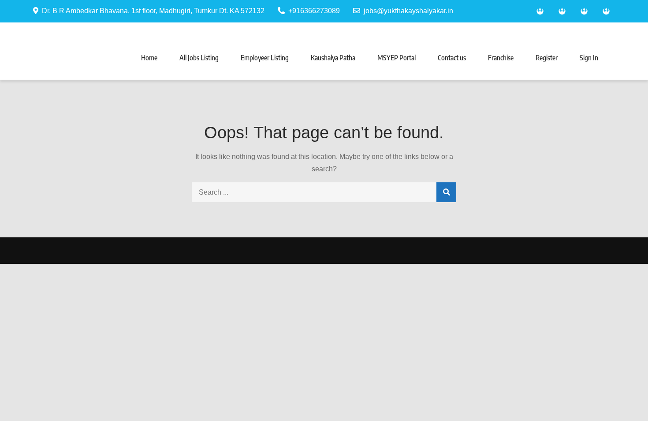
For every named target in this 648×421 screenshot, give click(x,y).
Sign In (589, 57)
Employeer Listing (265, 57)
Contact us (452, 57)
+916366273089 (314, 11)
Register (547, 57)
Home (149, 57)
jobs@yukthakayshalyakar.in (408, 11)
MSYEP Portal (396, 57)
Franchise (501, 57)
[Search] (446, 192)
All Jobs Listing (199, 57)
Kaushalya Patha (333, 57)
